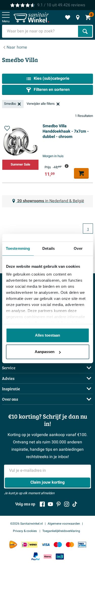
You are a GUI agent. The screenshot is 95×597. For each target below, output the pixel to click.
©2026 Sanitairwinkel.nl (26, 523)
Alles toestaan (47, 335)
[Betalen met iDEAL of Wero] (29, 544)
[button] (7, 128)
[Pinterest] (58, 504)
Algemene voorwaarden (64, 523)
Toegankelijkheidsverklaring (61, 531)
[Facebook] (42, 504)
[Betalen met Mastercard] (70, 544)
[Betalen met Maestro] (58, 544)
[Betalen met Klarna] (48, 556)
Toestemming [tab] (18, 248)
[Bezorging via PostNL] (13, 545)
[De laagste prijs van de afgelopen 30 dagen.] (66, 166)
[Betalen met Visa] (46, 544)
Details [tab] (48, 248)
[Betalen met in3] (60, 556)
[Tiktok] (75, 504)
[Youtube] (50, 504)
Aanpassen (44, 351)
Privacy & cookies (25, 531)
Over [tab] (78, 248)
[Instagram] (67, 504)
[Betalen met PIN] (82, 544)
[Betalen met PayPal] (35, 556)
